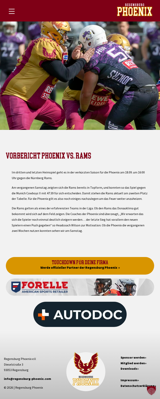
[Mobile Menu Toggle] (12, 11)
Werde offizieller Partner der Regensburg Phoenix (78, 268)
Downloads (129, 368)
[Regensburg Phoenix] (134, 11)
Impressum (129, 380)
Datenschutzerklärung (138, 386)
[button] (151, 390)
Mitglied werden (133, 363)
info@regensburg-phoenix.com (27, 379)
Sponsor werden (133, 357)
